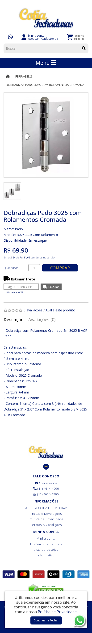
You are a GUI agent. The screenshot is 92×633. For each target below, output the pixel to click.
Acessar (33, 38)
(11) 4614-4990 (48, 488)
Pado (19, 229)
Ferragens (23, 76)
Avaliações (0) (41, 319)
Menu (43, 62)
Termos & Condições (46, 525)
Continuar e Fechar (46, 620)
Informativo (46, 555)
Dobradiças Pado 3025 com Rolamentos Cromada (45, 85)
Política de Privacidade (46, 519)
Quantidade (11, 268)
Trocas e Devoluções (46, 513)
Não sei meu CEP (14, 292)
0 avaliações (33, 310)
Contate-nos (47, 483)
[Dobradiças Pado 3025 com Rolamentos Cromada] (46, 135)
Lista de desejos (46, 549)
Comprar (60, 268)
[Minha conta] (23, 37)
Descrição (14, 319)
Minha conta (46, 538)
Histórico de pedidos (46, 544)
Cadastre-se (49, 38)
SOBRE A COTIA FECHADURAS (46, 508)
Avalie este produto (60, 310)
